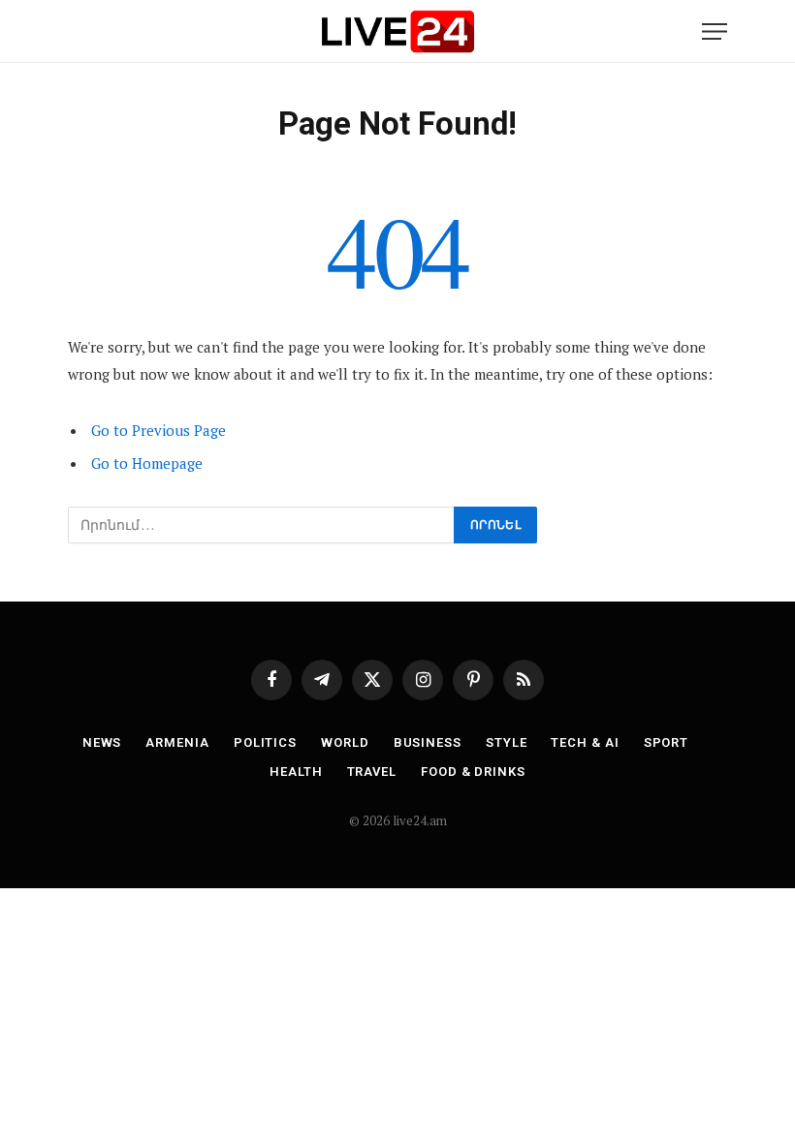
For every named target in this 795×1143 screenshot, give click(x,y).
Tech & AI (585, 742)
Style (506, 742)
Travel (372, 771)
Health (296, 771)
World (345, 742)
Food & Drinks (473, 771)
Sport (666, 742)
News (102, 742)
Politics (265, 742)
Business (427, 742)
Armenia (176, 742)
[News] (397, 31)
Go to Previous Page (158, 430)
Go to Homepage (147, 463)
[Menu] (714, 31)
